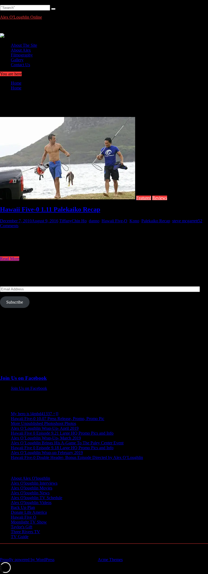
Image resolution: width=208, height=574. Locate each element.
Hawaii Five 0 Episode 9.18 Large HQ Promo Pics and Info (62, 447)
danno (94, 221)
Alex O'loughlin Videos (31, 502)
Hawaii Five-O (114, 221)
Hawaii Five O (23, 517)
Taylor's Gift (21, 527)
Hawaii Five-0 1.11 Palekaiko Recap (50, 209)
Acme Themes (110, 559)
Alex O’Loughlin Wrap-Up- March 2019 (46, 438)
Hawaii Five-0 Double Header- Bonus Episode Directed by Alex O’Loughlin (77, 457)
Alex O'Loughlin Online (21, 17)
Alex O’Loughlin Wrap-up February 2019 (47, 452)
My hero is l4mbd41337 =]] (34, 413)
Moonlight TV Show (29, 522)
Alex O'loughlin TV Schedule (36, 497)
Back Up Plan (23, 507)
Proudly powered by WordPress (27, 559)
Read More (9, 258)
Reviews (159, 198)
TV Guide (19, 536)
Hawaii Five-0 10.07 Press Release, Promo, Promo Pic (57, 418)
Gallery (17, 60)
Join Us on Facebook (23, 378)
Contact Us (20, 64)
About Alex (21, 50)
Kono (134, 221)
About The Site (24, 45)
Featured (143, 198)
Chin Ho (79, 221)
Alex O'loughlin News (30, 493)
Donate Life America (29, 512)
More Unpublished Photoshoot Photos (43, 423)
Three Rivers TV (25, 531)
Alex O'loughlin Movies (31, 488)
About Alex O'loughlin (30, 478)
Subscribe (14, 302)
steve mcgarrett (185, 221)
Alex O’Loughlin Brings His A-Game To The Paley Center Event (67, 443)
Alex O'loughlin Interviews (34, 483)
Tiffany (65, 221)
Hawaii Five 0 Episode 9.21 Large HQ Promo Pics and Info (62, 433)
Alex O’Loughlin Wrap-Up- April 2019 (45, 428)
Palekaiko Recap (155, 221)
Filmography (22, 55)
